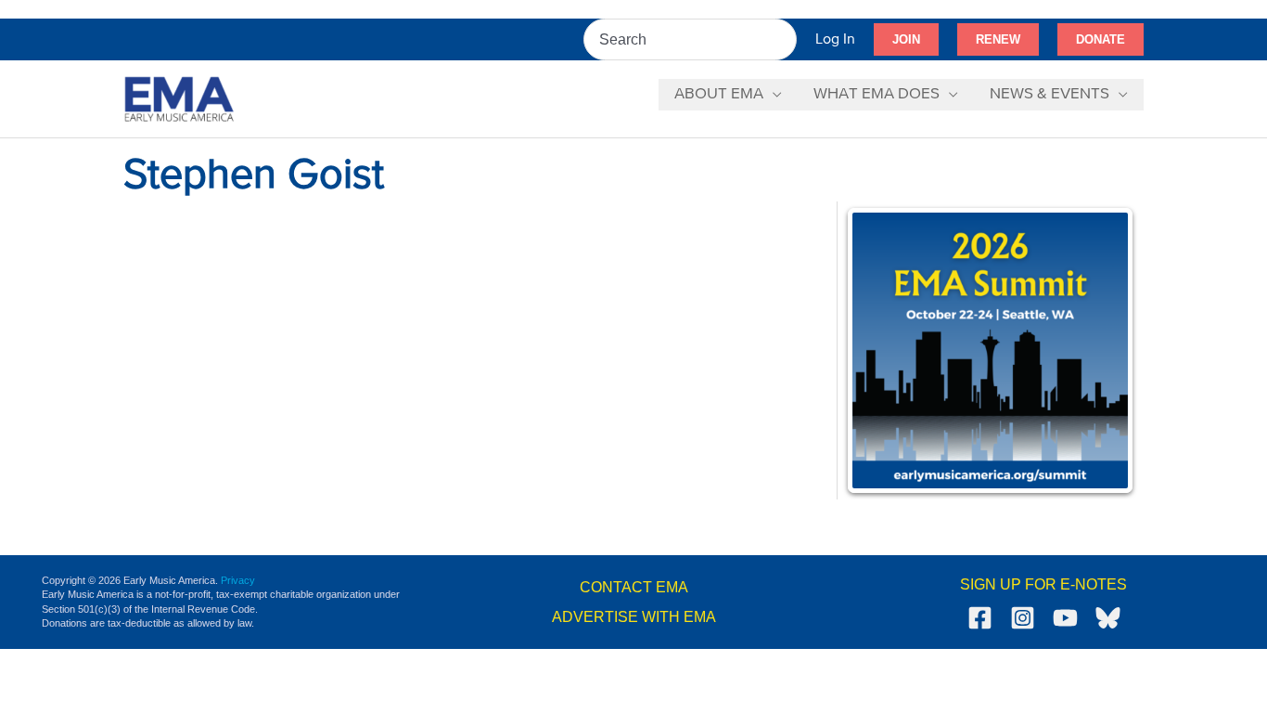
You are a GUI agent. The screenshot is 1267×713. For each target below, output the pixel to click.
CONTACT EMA (634, 587)
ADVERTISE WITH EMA (634, 617)
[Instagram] (1022, 617)
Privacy (238, 580)
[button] (906, 40)
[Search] (784, 39)
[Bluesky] (1107, 617)
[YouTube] (1065, 617)
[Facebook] (979, 617)
